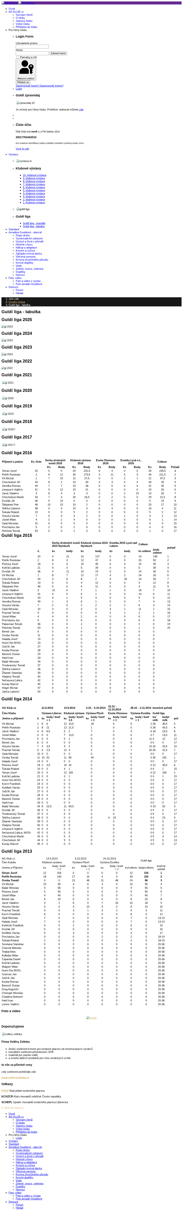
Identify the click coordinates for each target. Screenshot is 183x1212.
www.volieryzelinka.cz (15, 1077)
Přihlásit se (23, 82)
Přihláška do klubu (26, 26)
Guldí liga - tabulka (33, 226)
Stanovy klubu (24, 20)
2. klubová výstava (34, 199)
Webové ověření (26, 78)
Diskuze (13, 287)
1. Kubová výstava (34, 202)
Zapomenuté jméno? (51, 85)
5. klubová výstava (34, 190)
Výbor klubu (23, 23)
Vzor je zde (22, 148)
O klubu (20, 17)
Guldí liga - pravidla (34, 223)
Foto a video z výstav (28, 280)
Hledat (19, 293)
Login (19, 88)
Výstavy (13, 154)
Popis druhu (23, 235)
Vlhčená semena (25, 256)
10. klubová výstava (34, 175)
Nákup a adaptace (26, 247)
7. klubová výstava (34, 184)
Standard (14, 229)
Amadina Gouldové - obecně (25, 232)
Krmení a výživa (25, 250)
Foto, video (15, 277)
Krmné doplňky (24, 262)
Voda (19, 265)
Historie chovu (24, 244)
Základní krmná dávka (29, 253)
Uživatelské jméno (26, 43)
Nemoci (20, 274)
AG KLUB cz (16, 11)
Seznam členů (24, 14)
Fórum (19, 290)
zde (81, 109)
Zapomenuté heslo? (27, 85)
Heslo (19, 49)
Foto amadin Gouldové (29, 283)
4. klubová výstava (34, 196)
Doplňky (20, 271)
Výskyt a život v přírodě (29, 241)
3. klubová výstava (34, 193)
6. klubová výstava (34, 187)
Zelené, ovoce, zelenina (29, 268)
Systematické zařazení (29, 238)
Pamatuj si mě (28, 57)
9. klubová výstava (34, 178)
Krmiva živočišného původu (32, 259)
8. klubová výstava (34, 181)
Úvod (12, 8)
